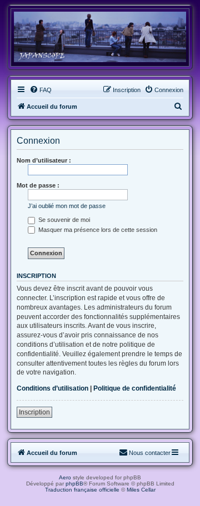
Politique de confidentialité (134, 388)
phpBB (74, 483)
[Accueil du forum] (100, 37)
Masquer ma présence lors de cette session (97, 229)
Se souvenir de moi (63, 219)
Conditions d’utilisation (52, 388)
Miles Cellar (141, 490)
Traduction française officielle (82, 490)
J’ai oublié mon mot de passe (67, 206)
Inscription (34, 412)
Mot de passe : (38, 185)
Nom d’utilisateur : (44, 160)
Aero (65, 477)
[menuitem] (40, 90)
